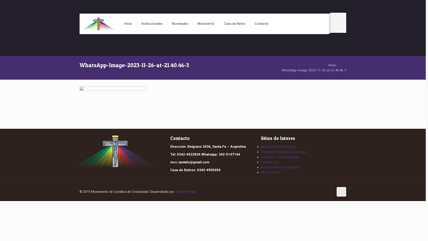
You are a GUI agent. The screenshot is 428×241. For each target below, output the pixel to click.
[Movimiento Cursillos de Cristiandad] (98, 24)
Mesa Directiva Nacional (278, 147)
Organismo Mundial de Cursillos (284, 152)
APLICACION (270, 172)
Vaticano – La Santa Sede (280, 157)
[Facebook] (320, 192)
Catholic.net (269, 162)
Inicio (332, 65)
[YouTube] (328, 192)
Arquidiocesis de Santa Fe (280, 167)
